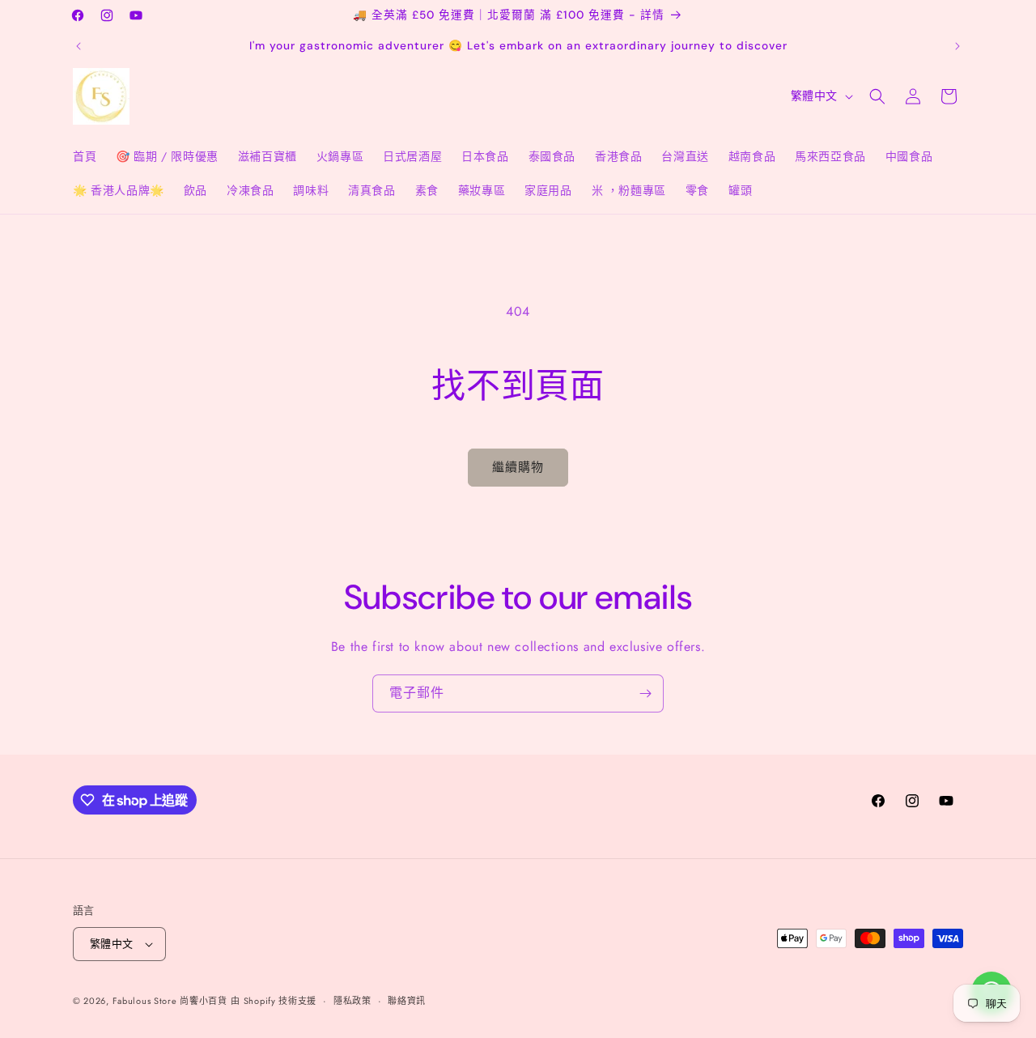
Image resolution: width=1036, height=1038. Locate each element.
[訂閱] (645, 693)
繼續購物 (518, 467)
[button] (877, 96)
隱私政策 (352, 1000)
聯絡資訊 (407, 1000)
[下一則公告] (957, 46)
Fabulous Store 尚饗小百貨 (170, 1000)
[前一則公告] (78, 46)
